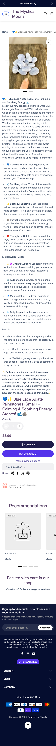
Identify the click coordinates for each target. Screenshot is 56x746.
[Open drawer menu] (5, 14)
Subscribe (45, 627)
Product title (10, 553)
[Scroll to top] (28, 725)
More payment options (28, 461)
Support (8, 670)
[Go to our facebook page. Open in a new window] (22, 653)
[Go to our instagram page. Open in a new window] (28, 653)
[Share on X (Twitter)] (23, 473)
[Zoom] (48, 42)
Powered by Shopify (37, 717)
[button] (25, 91)
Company (9, 686)
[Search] (45, 14)
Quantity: (7, 419)
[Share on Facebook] (17, 473)
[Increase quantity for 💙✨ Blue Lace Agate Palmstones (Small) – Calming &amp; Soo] (19, 426)
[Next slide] (52, 3)
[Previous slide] (4, 3)
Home (5, 32)
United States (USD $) (26, 697)
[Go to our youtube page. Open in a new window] (33, 653)
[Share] (12, 473)
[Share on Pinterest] (28, 473)
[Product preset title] (23, 531)
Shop (6, 678)
